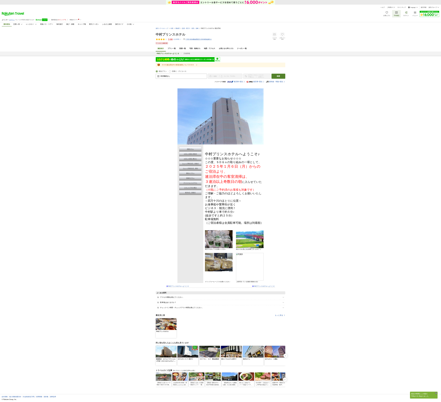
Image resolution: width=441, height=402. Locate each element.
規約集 (46, 397)
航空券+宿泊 (238, 82)
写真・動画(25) (194, 48)
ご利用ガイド (391, 7)
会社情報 (5, 397)
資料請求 (53, 397)
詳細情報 (187, 53)
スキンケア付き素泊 (190, 187)
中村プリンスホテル (170, 34)
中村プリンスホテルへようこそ (178, 286)
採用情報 (39, 397)
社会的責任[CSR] (28, 397)
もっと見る (279, 315)
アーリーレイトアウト (190, 183)
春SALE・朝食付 (190, 192)
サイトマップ (401, 7)
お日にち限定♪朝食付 (190, 154)
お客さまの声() (226, 48)
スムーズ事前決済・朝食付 (190, 163)
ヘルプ (382, 7)
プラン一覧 (172, 48)
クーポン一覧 (242, 48)
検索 (278, 76)
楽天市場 (423, 7)
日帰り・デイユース (179, 71)
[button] (175, 319)
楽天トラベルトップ (162, 28)
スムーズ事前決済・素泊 (190, 168)
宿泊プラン (163, 71)
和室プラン (190, 149)
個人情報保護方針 (15, 397)
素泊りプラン (190, 173)
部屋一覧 (182, 48)
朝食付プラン (190, 178)
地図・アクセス (209, 48)
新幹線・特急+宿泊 (276, 82)
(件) (176, 39)
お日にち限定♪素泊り (190, 159)
